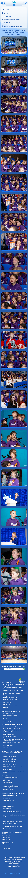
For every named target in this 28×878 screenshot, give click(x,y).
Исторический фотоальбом (9, 759)
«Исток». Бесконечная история (10, 754)
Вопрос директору (7, 808)
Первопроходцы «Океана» (9, 761)
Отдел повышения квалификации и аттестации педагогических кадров (14, 740)
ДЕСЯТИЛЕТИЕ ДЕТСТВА (9, 823)
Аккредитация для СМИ (8, 713)
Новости (5, 718)
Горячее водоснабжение (9, 800)
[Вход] (26, 3)
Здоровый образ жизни (8, 734)
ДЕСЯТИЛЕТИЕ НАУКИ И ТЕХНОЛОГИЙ (13, 821)
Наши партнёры (6, 704)
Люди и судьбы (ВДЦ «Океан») (10, 758)
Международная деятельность (10, 705)
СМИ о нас (5, 720)
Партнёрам (5, 700)
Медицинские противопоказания (10, 779)
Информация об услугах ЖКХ (10, 697)
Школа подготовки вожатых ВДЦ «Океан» (13, 690)
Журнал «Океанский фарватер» (10, 715)
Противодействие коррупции (10, 699)
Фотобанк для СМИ (7, 721)
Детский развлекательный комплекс (11, 742)
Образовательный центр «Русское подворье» (14, 726)
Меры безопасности (7, 782)
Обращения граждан (8, 810)
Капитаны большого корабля (9, 756)
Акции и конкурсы (7, 702)
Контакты (5, 692)
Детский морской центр (8, 745)
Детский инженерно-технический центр (12, 728)
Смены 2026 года (7, 780)
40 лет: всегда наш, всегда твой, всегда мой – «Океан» (13, 772)
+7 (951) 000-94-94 (6, 828)
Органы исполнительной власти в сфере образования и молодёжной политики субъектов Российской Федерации (12, 785)
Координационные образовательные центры (13, 732)
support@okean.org (14, 866)
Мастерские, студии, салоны (9, 736)
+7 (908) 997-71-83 (6, 839)
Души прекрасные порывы (9, 764)
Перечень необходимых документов (11, 787)
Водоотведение (6, 798)
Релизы (4, 716)
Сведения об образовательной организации (13, 684)
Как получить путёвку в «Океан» (10, 777)
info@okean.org (2, 3)
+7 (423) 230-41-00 (4, 3)
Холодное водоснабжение (9, 802)
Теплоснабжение (7, 797)
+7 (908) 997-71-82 (6, 837)
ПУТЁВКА (7, 9)
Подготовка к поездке (8, 789)
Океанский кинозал (7, 769)
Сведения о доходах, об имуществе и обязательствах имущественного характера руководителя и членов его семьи (13, 695)
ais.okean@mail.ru (6, 848)
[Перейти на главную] (14, 2)
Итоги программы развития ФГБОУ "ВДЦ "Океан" (13, 688)
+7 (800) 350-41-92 (6, 835)
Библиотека (5, 743)
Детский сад (5, 747)
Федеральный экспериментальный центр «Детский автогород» (13, 731)
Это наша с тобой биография (10, 762)
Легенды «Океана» (7, 767)
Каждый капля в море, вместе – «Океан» (12, 766)
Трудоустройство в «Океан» (9, 686)
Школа (4, 737)
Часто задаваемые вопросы (9, 817)
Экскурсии (5, 707)
